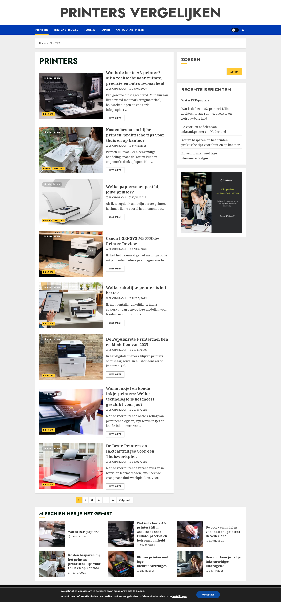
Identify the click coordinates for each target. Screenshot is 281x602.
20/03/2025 (139, 410)
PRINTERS (42, 30)
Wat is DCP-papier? (195, 100)
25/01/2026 (139, 89)
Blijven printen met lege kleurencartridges (121, 564)
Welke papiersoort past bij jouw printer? (71, 202)
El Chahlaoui (117, 89)
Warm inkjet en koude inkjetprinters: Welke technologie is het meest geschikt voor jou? (71, 412)
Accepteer (208, 594)
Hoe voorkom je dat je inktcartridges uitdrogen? (190, 564)
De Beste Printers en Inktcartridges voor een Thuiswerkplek (71, 466)
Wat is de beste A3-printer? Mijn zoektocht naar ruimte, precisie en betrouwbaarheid (71, 96)
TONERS (89, 30)
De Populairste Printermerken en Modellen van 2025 (71, 357)
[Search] (243, 30)
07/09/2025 (139, 249)
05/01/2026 (216, 541)
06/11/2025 (216, 571)
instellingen (179, 596)
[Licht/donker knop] (235, 30)
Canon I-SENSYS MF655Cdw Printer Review (71, 254)
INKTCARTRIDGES (66, 30)
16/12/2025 (139, 146)
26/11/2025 (147, 571)
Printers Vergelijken (140, 13)
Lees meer (115, 118)
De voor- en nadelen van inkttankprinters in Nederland (203, 129)
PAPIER (105, 30)
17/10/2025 (139, 197)
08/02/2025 (139, 462)
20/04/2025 (139, 350)
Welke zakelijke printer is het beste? (71, 305)
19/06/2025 (139, 298)
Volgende (125, 500)
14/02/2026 (79, 536)
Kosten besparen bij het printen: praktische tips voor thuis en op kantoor (71, 150)
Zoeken (191, 59)
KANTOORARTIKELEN (130, 30)
